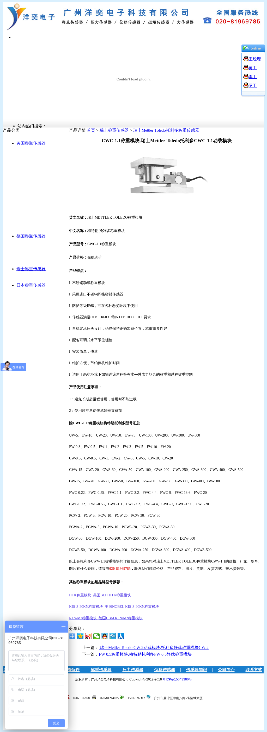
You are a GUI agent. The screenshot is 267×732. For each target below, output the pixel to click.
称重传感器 (101, 669)
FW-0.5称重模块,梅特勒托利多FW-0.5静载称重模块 (145, 654)
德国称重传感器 (31, 236)
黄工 (252, 68)
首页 (91, 130)
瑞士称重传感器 (31, 269)
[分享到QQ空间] (80, 636)
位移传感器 (164, 669)
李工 (252, 76)
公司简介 (226, 669)
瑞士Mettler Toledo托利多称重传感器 (166, 130)
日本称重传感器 (31, 285)
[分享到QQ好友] (104, 636)
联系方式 (254, 669)
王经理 (254, 59)
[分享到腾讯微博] (113, 636)
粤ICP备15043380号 (177, 679)
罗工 (252, 85)
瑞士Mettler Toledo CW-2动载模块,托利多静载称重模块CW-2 (154, 647)
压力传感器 (133, 669)
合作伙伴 (71, 669)
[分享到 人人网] (121, 636)
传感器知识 (196, 669)
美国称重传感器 (31, 143)
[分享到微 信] (96, 636)
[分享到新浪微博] (88, 636)
